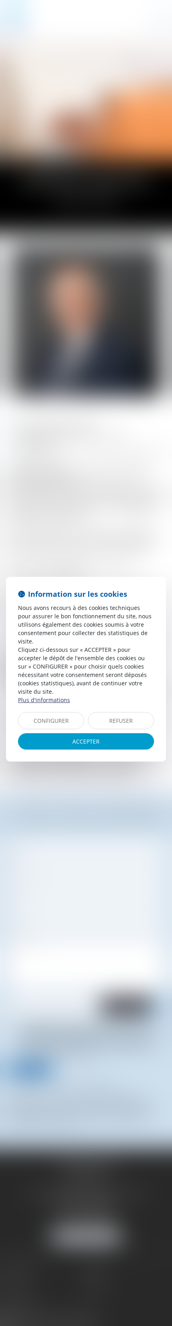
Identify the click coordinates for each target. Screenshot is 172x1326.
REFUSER (121, 720)
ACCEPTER (86, 741)
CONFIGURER (51, 720)
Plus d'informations (44, 700)
